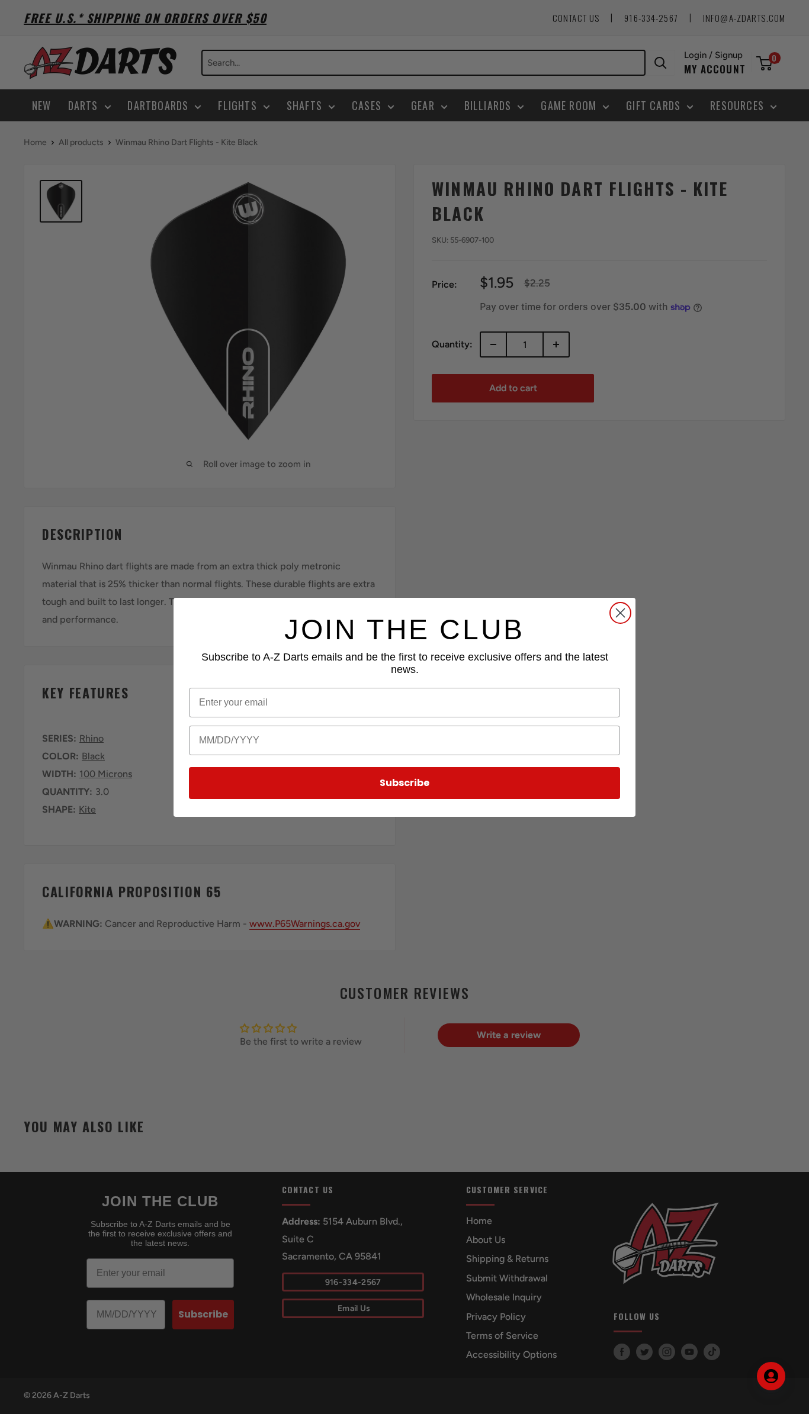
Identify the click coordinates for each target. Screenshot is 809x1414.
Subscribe (404, 783)
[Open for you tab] (771, 1376)
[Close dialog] (620, 613)
